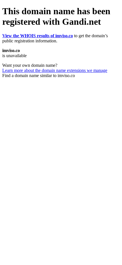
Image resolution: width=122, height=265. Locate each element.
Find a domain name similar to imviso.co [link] (38, 75)
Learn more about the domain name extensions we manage (54, 70)
